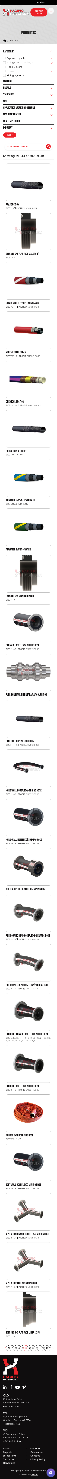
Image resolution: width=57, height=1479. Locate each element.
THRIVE (34, 1474)
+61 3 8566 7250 (12, 1441)
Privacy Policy (37, 1459)
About (6, 1448)
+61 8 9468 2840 (12, 1424)
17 (50, 1348)
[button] (50, 1472)
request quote (39, 12)
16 (47, 1348)
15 (43, 1348)
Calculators (36, 1452)
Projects (7, 1452)
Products (35, 1448)
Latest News (9, 1455)
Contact (41, 2)
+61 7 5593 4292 (12, 1406)
